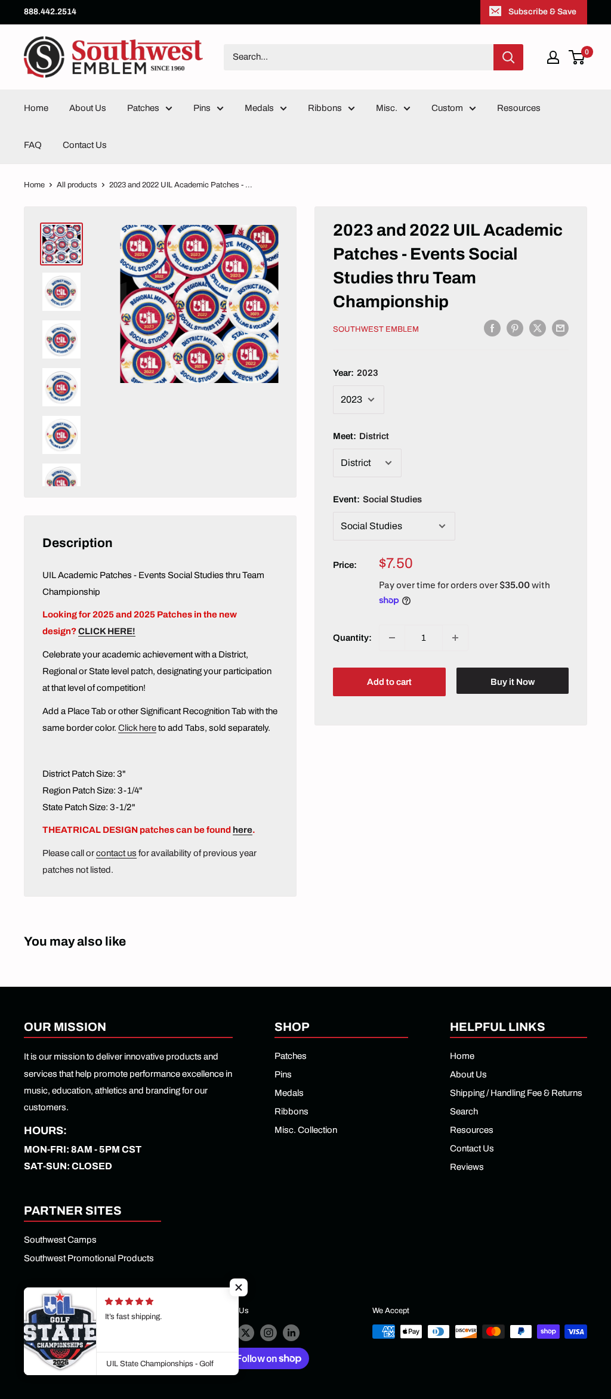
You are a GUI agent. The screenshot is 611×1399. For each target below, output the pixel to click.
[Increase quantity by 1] (455, 637)
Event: (377, 499)
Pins (202, 108)
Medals (259, 108)
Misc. (386, 108)
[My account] (553, 57)
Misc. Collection (305, 1130)
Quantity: (352, 638)
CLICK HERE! (106, 631)
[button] (239, 1287)
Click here (137, 728)
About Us (87, 108)
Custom (447, 108)
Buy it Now (512, 682)
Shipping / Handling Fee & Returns (516, 1093)
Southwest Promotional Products (89, 1258)
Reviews (467, 1167)
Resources (519, 108)
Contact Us (85, 145)
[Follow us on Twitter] (245, 1332)
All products (77, 185)
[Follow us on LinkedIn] (291, 1332)
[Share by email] (560, 327)
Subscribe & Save (542, 11)
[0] (577, 57)
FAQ (33, 145)
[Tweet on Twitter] (537, 327)
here (242, 830)
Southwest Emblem (376, 329)
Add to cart (389, 682)
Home (36, 108)
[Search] (508, 57)
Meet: (361, 436)
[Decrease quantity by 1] (392, 637)
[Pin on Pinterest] (515, 327)
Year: (355, 373)
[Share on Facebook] (492, 327)
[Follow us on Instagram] (268, 1332)
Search (464, 1111)
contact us (116, 853)
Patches (143, 108)
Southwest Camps (60, 1239)
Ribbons (325, 108)
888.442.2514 (50, 11)
